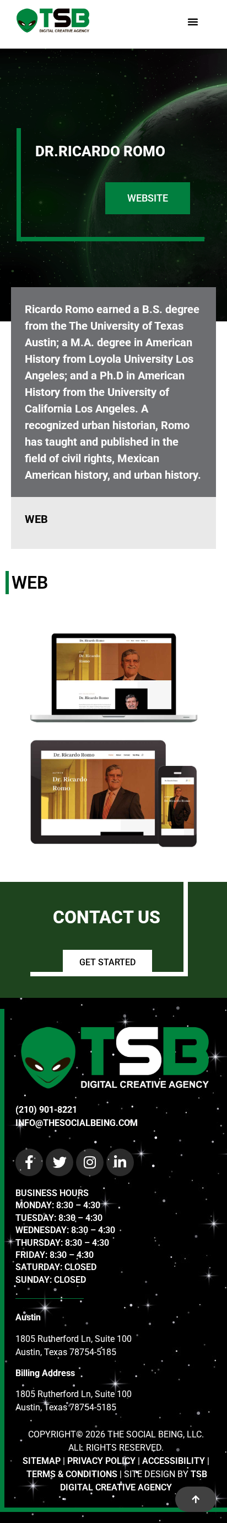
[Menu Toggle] (192, 21)
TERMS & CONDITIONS (71, 1474)
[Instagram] (90, 1162)
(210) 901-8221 (46, 1109)
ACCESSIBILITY (173, 1461)
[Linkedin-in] (120, 1162)
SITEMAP (42, 1461)
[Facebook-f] (29, 1162)
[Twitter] (59, 1162)
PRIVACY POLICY (101, 1461)
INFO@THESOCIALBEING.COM (76, 1123)
